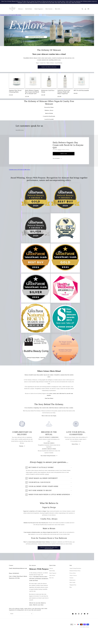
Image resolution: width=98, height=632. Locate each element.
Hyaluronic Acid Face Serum (47, 91)
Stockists (71, 577)
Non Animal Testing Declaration (48, 455)
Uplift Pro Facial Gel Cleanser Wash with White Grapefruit (63, 92)
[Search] (82, 8)
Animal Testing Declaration (75, 568)
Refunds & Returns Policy (75, 570)
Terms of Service (73, 575)
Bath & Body (52, 570)
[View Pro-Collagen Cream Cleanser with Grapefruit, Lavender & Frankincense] (49, 31)
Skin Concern (52, 575)
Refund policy (72, 580)
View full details (56, 158)
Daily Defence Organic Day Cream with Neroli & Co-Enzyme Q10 (32, 92)
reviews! (47, 474)
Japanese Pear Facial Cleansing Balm (15, 91)
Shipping (59, 149)
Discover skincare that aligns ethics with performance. (49, 548)
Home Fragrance (52, 573)
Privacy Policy (73, 573)
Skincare (51, 568)
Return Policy (75, 444)
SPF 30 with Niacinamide (81, 90)
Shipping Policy (73, 584)
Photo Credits (72, 582)
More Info (51, 577)
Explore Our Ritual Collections (49, 66)
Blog (71, 587)
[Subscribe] (31, 613)
